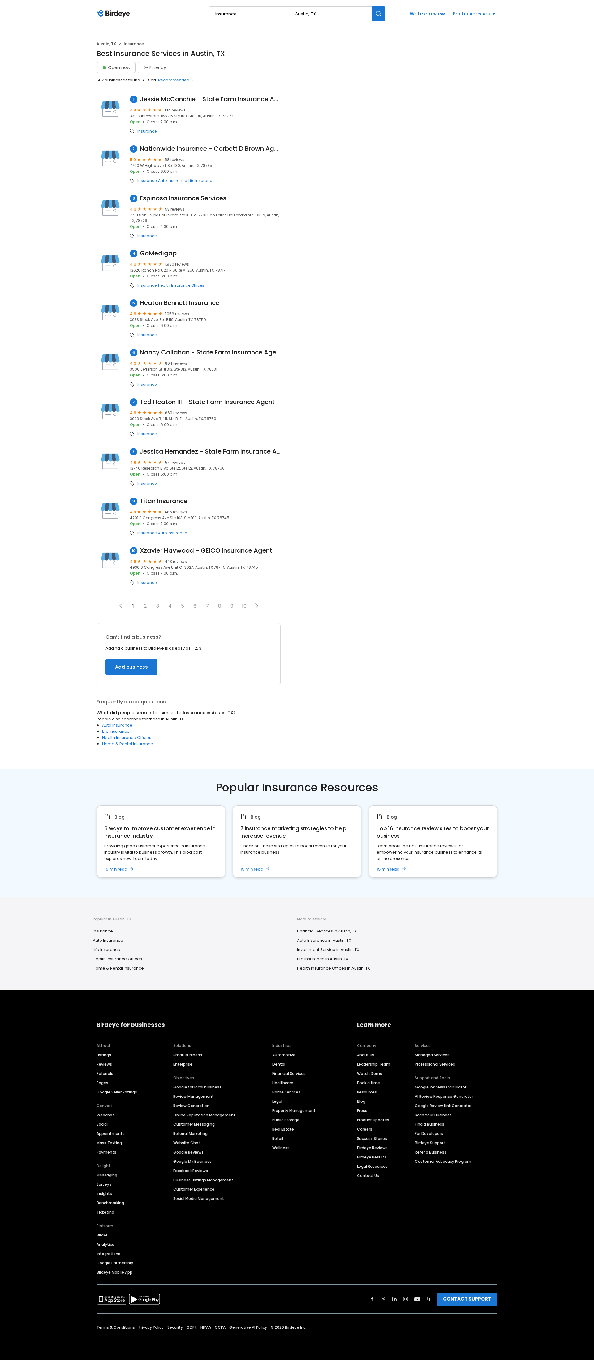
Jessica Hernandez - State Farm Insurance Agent (210, 451)
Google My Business (192, 1161)
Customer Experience (193, 1189)
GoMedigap (158, 253)
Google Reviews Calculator (440, 1087)
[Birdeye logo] (114, 14)
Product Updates (373, 1120)
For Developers (429, 1133)
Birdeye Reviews (372, 1147)
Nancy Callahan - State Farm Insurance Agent (210, 352)
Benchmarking (110, 1203)
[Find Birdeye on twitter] (383, 1299)
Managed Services (432, 1055)
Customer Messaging (194, 1124)
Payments (106, 1152)
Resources (367, 1092)
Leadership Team (373, 1064)
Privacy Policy (151, 1327)
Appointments (111, 1133)
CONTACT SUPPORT (467, 1299)
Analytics (105, 1244)
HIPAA (205, 1327)
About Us (365, 1055)
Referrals (105, 1073)
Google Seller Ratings (117, 1092)
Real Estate (283, 1129)
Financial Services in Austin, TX (327, 931)
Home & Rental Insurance (127, 744)
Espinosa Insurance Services (183, 198)
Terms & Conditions (116, 1327)
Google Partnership (115, 1263)
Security (175, 1327)
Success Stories (372, 1138)
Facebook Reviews (190, 1170)
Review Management (193, 1096)
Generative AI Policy (248, 1327)
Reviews (104, 1064)
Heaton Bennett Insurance (179, 303)
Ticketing (105, 1212)
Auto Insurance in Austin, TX (324, 940)
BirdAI (102, 1235)
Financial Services (289, 1073)
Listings (104, 1055)
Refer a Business (430, 1152)
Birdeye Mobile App (114, 1272)
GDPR (192, 1327)
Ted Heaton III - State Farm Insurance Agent (207, 402)
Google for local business (197, 1087)
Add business (131, 667)
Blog (361, 1101)
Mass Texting (109, 1142)
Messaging (107, 1175)
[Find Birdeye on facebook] (372, 1299)
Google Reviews (188, 1152)
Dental (278, 1064)
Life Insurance (201, 180)
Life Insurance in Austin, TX (322, 959)
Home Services (286, 1092)
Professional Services (435, 1064)
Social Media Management (198, 1198)
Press (362, 1110)
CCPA (220, 1327)
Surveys (104, 1184)
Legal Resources (372, 1166)
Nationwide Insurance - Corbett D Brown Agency (210, 149)
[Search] (378, 13)
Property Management (294, 1110)
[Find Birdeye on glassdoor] (428, 1299)
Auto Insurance (172, 180)
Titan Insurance (163, 501)
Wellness (281, 1147)
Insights (104, 1193)
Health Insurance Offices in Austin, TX (333, 968)
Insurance (147, 131)
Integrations (108, 1253)
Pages (102, 1082)
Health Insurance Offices (181, 285)
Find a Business (429, 1124)
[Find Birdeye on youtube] (417, 1299)
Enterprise (182, 1064)
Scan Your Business (433, 1115)
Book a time (368, 1082)
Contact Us (368, 1175)
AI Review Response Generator (444, 1096)
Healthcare (282, 1082)
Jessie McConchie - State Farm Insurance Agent (210, 99)
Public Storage (285, 1120)
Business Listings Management (203, 1180)
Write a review (427, 13)
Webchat (105, 1115)
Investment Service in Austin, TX (328, 950)
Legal (277, 1101)
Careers (364, 1129)
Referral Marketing (190, 1133)
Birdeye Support (430, 1142)
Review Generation (191, 1105)
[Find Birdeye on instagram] (405, 1299)
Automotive (283, 1055)
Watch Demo (369, 1073)
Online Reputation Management (204, 1115)
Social (102, 1124)
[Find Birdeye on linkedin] (394, 1299)
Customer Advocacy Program (443, 1161)
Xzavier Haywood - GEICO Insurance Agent (206, 550)
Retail (277, 1138)
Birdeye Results (371, 1157)
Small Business (187, 1055)
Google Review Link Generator (443, 1105)
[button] (257, 606)
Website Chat (186, 1142)
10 (244, 606)
